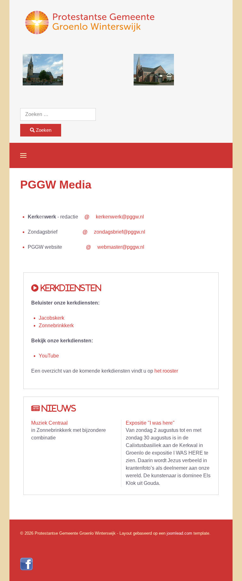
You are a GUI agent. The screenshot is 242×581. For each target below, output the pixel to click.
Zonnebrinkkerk (56, 325)
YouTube (49, 355)
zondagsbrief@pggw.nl (119, 232)
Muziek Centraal (49, 423)
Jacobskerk (51, 318)
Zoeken (43, 130)
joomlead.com (179, 533)
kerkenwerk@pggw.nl (120, 216)
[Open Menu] (23, 155)
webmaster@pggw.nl (120, 247)
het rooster (166, 371)
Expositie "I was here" (150, 423)
